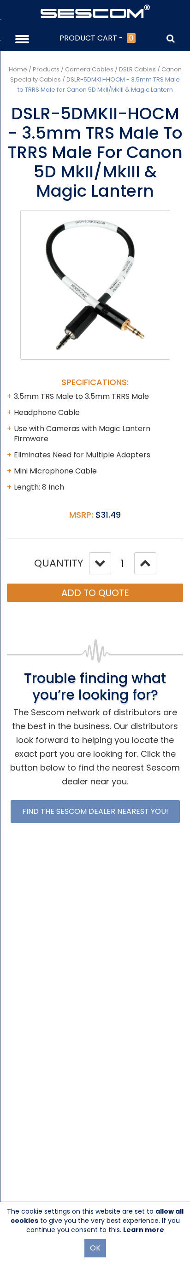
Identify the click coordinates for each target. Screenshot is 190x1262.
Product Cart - (96, 38)
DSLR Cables (137, 69)
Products (46, 69)
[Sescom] (95, 10)
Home (18, 69)
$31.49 (108, 514)
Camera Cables (89, 69)
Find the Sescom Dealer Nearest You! (95, 811)
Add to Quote (95, 592)
